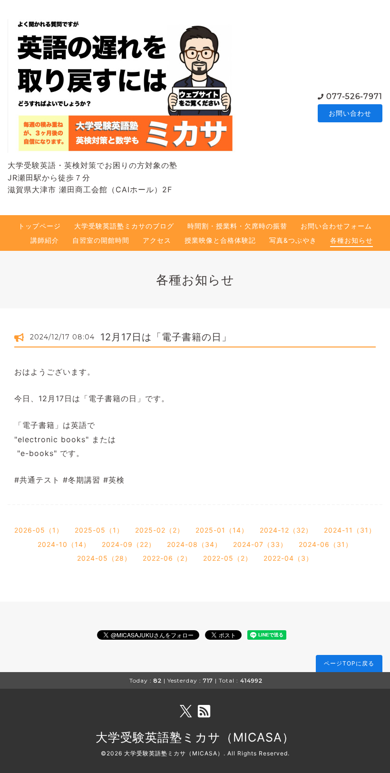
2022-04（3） (288, 558)
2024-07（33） (260, 544)
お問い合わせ (350, 113)
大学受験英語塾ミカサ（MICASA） (195, 737)
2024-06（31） (325, 544)
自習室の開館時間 (100, 240)
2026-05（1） (38, 530)
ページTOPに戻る (349, 663)
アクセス (157, 240)
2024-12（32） (286, 530)
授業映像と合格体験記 (220, 240)
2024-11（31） (350, 530)
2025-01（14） (221, 530)
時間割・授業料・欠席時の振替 (237, 226)
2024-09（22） (129, 544)
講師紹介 (44, 240)
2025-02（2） (159, 530)
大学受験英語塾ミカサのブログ (124, 226)
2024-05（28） (104, 558)
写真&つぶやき (293, 240)
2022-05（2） (227, 558)
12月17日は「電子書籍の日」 (166, 337)
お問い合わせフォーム (336, 226)
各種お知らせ (351, 240)
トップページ (39, 226)
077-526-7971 (354, 96)
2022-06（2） (167, 558)
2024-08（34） (194, 544)
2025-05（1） (99, 530)
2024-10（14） (64, 544)
